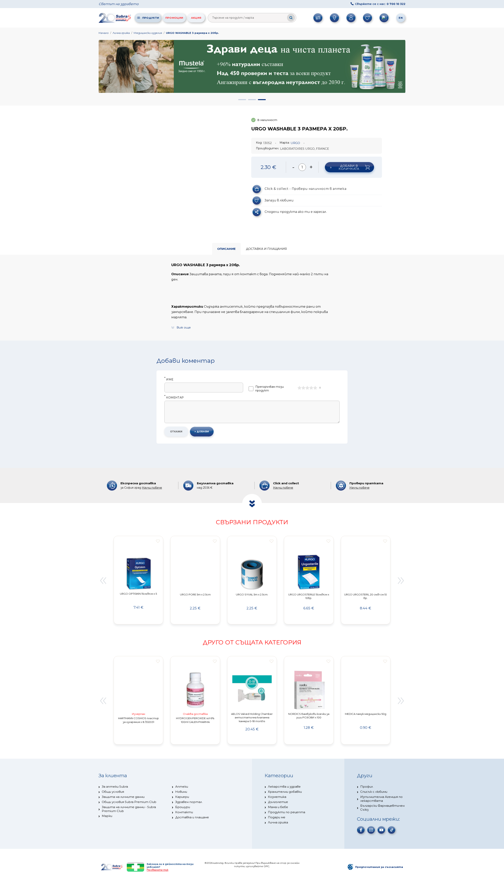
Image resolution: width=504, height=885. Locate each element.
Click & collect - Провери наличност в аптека (305, 189)
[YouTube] (381, 830)
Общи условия (113, 792)
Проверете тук (157, 869)
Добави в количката (349, 167)
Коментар (174, 397)
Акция (196, 17)
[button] (242, 99)
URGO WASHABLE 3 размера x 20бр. (192, 32)
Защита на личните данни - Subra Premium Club (129, 809)
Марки (107, 816)
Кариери (182, 797)
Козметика (277, 797)
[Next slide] (401, 580)
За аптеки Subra (115, 786)
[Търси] (291, 18)
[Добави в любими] (158, 541)
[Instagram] (371, 830)
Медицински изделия (148, 32)
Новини (181, 792)
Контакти (184, 812)
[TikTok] (392, 830)
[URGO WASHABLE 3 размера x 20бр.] (179, 163)
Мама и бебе (278, 807)
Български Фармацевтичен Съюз (382, 807)
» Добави (202, 431)
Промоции (174, 17)
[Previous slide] (103, 580)
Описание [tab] (226, 249)
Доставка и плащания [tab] (266, 249)
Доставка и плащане (192, 817)
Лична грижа (121, 32)
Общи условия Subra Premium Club (129, 802)
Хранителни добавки (285, 792)
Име (168, 379)
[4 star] (311, 388)
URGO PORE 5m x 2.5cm (195, 594)
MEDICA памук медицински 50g (365, 713)
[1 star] (299, 388)
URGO (295, 143)
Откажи (176, 431)
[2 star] (303, 388)
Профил (366, 786)
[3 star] (307, 388)
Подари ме (276, 817)
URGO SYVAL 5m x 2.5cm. (252, 594)
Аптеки (181, 786)
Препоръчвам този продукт (269, 388)
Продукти (150, 17)
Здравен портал (188, 802)
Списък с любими (373, 792)
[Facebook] (361, 830)
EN (401, 17)
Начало (104, 32)
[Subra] (115, 18)
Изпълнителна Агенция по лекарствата (381, 799)
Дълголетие (278, 802)
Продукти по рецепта (286, 812)
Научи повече (152, 487)
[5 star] (315, 388)
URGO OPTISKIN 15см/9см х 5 (138, 593)
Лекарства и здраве (284, 786)
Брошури (182, 807)
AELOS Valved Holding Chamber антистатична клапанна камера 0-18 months (252, 717)
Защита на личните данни (123, 797)
